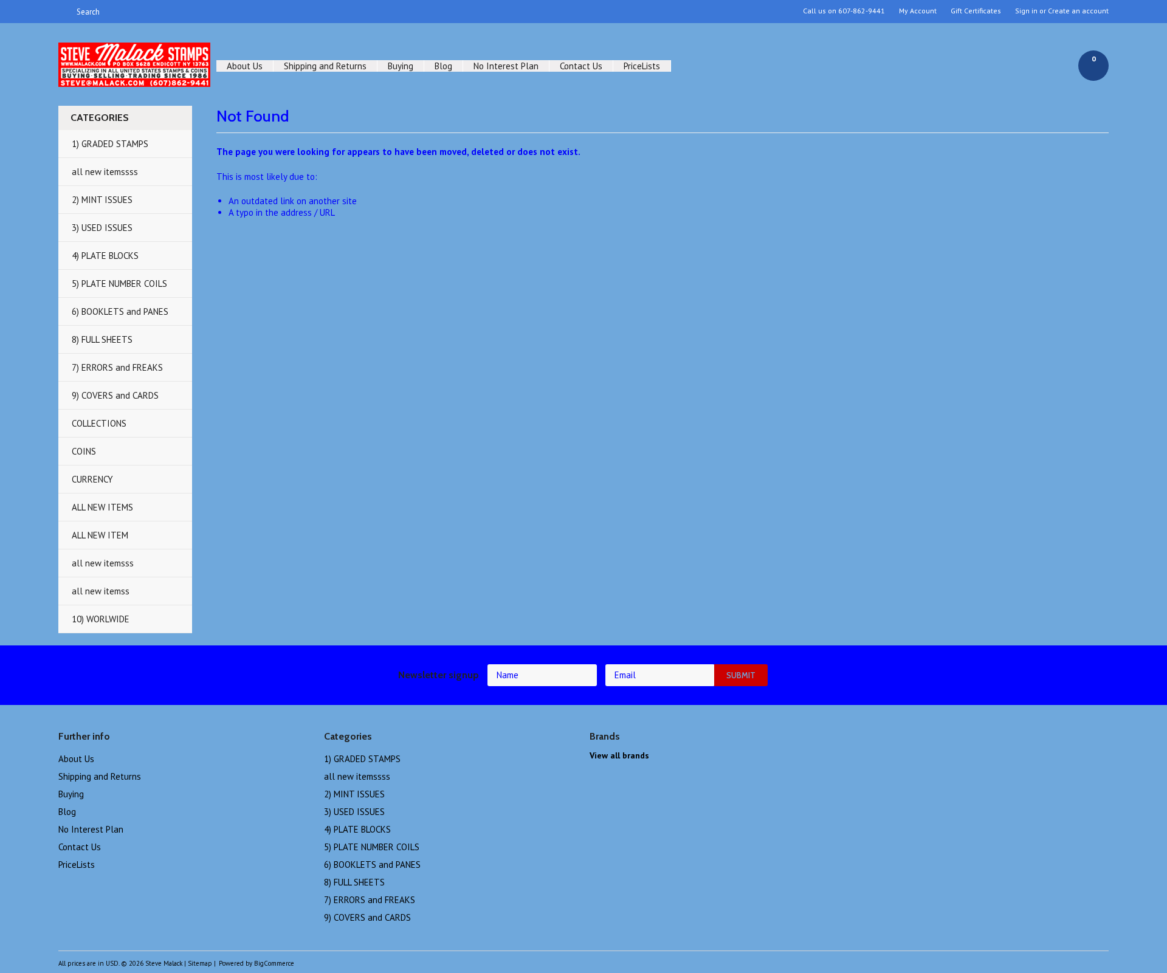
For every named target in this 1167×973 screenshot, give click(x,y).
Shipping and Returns (325, 66)
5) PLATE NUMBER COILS (119, 283)
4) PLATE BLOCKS (105, 255)
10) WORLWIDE (100, 619)
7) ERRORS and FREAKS (117, 367)
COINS (84, 451)
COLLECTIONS (99, 423)
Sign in (1026, 11)
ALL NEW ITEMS (102, 507)
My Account (918, 11)
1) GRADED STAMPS (110, 144)
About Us (245, 66)
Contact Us (581, 66)
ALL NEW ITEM (100, 535)
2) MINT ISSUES (102, 199)
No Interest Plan (506, 66)
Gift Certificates (976, 11)
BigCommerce (274, 963)
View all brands (619, 755)
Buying (400, 66)
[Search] (63, 11)
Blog (443, 66)
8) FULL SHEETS (102, 339)
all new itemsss (103, 563)
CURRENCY (92, 479)
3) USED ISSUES (102, 227)
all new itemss (100, 591)
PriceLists (642, 66)
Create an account (1078, 11)
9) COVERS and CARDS (115, 395)
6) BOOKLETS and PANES (120, 311)
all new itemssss (105, 171)
